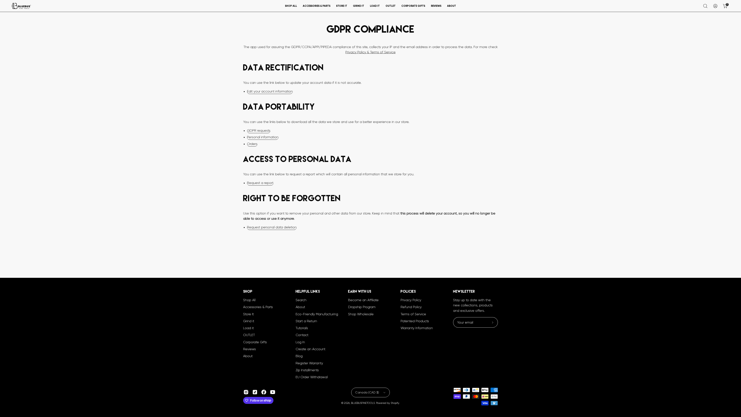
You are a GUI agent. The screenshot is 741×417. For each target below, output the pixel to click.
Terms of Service (413, 314)
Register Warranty (309, 363)
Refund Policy (411, 307)
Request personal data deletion (272, 227)
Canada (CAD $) (367, 392)
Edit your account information (270, 91)
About (248, 356)
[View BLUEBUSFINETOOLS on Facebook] (264, 392)
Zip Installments (307, 370)
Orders (252, 144)
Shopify (395, 403)
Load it (248, 328)
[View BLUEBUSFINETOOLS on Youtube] (273, 392)
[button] (291, 6)
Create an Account (310, 349)
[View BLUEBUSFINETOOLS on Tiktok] (255, 392)
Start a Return (306, 321)
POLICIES (408, 291)
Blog (299, 356)
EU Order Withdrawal (312, 377)
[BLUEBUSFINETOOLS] (21, 6)
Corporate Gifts (255, 342)
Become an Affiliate (363, 300)
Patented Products (415, 321)
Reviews (249, 349)
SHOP (247, 291)
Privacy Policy (411, 300)
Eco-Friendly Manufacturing (317, 314)
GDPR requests (258, 130)
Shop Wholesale (361, 314)
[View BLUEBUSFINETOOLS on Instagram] (246, 392)
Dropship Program (362, 307)
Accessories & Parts (258, 307)
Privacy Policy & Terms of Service (370, 52)
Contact (302, 335)
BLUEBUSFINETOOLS (363, 403)
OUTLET (249, 335)
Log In (300, 342)
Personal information (262, 137)
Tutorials (302, 328)
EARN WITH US (359, 291)
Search (301, 300)
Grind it (248, 321)
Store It (248, 314)
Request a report (260, 183)
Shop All (249, 300)
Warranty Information (417, 328)
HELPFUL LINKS (308, 291)
